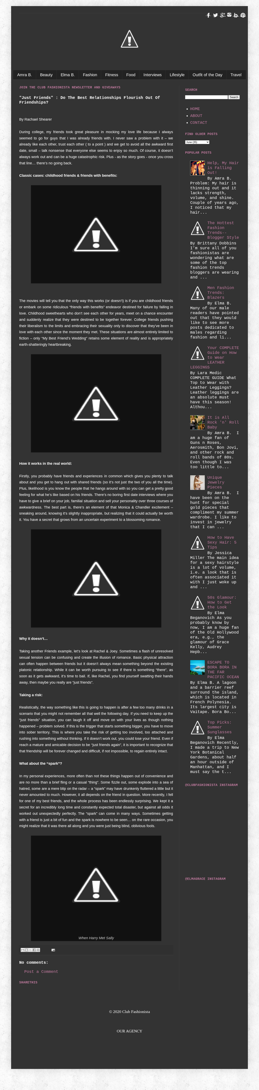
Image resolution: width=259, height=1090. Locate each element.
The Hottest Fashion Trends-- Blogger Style (223, 230)
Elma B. (68, 75)
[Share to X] (30, 950)
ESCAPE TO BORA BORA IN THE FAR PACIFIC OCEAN (223, 669)
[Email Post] (52, 950)
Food (130, 75)
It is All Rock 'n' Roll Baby (223, 422)
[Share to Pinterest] (38, 950)
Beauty (46, 75)
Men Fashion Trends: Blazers (220, 293)
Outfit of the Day (207, 75)
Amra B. (24, 75)
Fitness (111, 75)
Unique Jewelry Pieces (215, 482)
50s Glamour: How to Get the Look (222, 602)
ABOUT (196, 115)
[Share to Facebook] (34, 950)
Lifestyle (177, 75)
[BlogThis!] (26, 950)
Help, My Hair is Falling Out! (223, 168)
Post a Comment (41, 971)
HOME (195, 109)
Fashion (90, 75)
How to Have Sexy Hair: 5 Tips (222, 542)
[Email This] (23, 950)
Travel (235, 75)
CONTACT (198, 122)
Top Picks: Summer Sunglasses (219, 727)
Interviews (152, 75)
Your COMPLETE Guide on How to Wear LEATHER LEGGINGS (214, 358)
